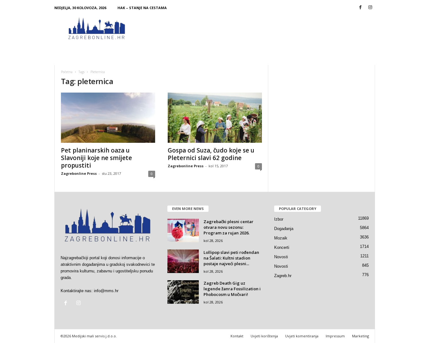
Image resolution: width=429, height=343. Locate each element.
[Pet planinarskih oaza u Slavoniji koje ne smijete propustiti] (108, 118)
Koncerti (281, 247)
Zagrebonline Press (79, 173)
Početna (67, 72)
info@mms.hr (106, 290)
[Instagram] (370, 7)
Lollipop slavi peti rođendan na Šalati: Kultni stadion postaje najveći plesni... (231, 257)
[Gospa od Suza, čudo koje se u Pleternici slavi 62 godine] (215, 118)
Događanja (283, 228)
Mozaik (280, 238)
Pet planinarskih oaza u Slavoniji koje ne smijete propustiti (96, 157)
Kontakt (237, 336)
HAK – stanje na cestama (142, 7)
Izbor (278, 219)
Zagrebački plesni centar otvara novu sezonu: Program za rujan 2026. (228, 227)
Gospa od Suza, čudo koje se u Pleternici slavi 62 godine (211, 154)
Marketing (360, 336)
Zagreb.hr (282, 275)
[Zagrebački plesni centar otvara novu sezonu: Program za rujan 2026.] (183, 230)
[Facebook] (360, 7)
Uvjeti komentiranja (301, 336)
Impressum (335, 336)
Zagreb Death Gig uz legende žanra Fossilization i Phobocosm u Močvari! (232, 288)
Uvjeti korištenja (264, 336)
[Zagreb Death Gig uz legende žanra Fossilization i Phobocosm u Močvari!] (183, 292)
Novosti (281, 257)
